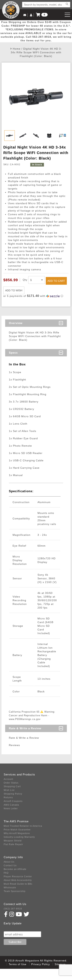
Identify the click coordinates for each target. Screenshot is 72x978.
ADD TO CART (56, 280)
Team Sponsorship (14, 891)
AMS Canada (11, 805)
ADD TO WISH (13, 290)
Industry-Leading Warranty (19, 837)
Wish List (9, 790)
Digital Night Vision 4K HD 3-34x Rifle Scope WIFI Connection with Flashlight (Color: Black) (36, 52)
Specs (13, 352)
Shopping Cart (12, 786)
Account (8, 779)
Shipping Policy (13, 794)
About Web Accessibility (18, 880)
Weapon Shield (13, 840)
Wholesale (10, 887)
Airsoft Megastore (11, 10)
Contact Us (10, 865)
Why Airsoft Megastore (17, 833)
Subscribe (12, 927)
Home (16, 48)
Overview (16, 323)
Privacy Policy (40, 964)
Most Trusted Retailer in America (23, 826)
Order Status (11, 783)
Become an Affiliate (15, 869)
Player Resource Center (18, 876)
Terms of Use (17, 964)
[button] (36, 296)
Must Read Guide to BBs (18, 884)
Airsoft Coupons (13, 801)
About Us (9, 862)
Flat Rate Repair (13, 844)
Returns (8, 797)
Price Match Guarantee (17, 829)
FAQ (6, 873)
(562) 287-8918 (13, 908)
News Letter (11, 808)
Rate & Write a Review (25, 728)
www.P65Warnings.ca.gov (25, 719)
